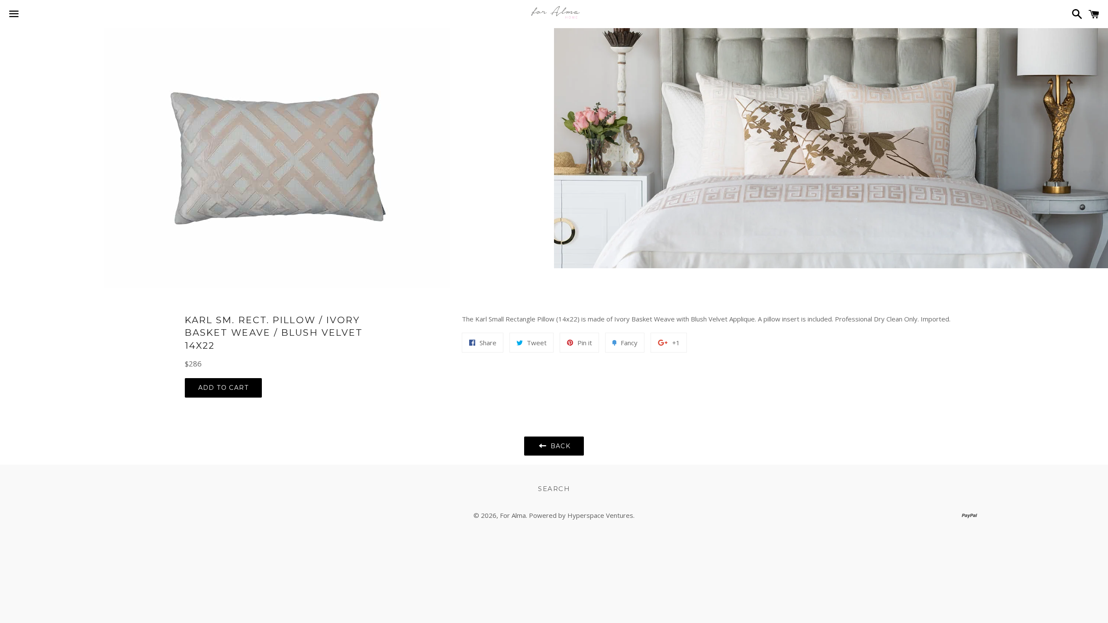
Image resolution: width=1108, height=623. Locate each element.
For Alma (513, 515)
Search (554, 489)
